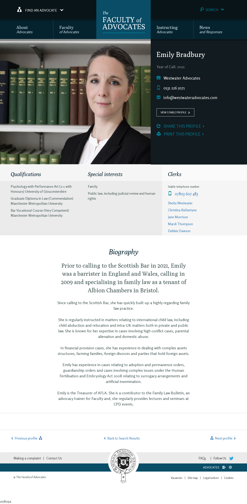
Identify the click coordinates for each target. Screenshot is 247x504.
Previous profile (26, 438)
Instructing (167, 29)
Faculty (69, 29)
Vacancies (176, 478)
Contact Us (54, 458)
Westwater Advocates (181, 78)
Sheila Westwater (180, 203)
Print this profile (181, 134)
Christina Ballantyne (182, 210)
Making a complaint (27, 458)
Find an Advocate (41, 10)
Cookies (228, 478)
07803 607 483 (186, 193)
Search (212, 10)
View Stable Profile (173, 112)
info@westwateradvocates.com (189, 97)
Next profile (223, 438)
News (210, 29)
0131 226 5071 (173, 88)
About (24, 29)
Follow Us (220, 458)
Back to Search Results (123, 438)
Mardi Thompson (180, 224)
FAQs (202, 458)
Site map (193, 478)
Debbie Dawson (179, 231)
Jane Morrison (178, 217)
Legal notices (211, 478)
